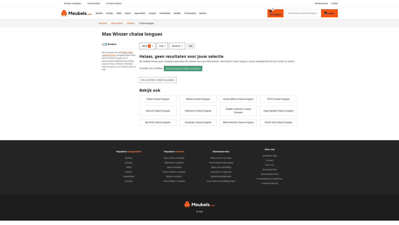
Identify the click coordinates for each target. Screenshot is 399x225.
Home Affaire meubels (174, 171)
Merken (202, 13)
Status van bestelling (221, 167)
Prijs (161, 46)
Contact (334, 3)
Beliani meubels (174, 176)
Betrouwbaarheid (269, 174)
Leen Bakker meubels (174, 181)
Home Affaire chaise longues (238, 99)
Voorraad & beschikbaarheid (221, 181)
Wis (190, 46)
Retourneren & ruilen (220, 158)
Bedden (177, 13)
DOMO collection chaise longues (238, 111)
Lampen (152, 13)
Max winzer (127, 52)
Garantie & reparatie (221, 171)
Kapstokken (139, 13)
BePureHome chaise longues (238, 122)
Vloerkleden (165, 13)
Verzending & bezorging (221, 162)
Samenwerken (269, 169)
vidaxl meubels (174, 167)
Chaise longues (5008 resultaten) (183, 68)
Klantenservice (321, 3)
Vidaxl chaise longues (157, 99)
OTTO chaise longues (278, 99)
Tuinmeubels (190, 13)
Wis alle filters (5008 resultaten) (157, 79)
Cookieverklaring (269, 183)
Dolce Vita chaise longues (278, 122)
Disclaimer (277, 178)
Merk (146, 46)
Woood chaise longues (158, 110)
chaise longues (109, 55)
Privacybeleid (263, 178)
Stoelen (109, 13)
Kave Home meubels (174, 158)
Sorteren (176, 46)
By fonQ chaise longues (157, 122)
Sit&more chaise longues (198, 110)
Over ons (269, 164)
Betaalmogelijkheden (221, 176)
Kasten (128, 13)
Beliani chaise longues (198, 99)
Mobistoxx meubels (174, 162)
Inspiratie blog (270, 155)
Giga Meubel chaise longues (278, 110)
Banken (99, 13)
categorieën (134, 151)
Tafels (118, 13)
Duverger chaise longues (198, 122)
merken (179, 151)
